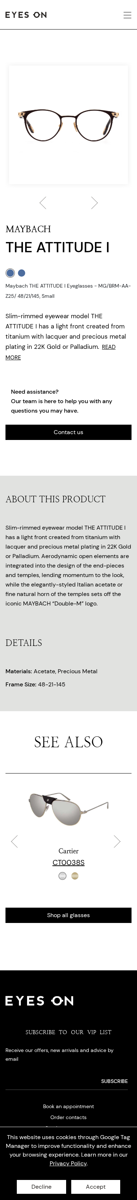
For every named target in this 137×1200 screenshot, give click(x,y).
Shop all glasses (68, 915)
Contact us (68, 432)
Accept (96, 1187)
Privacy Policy (68, 1163)
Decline (41, 1187)
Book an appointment (68, 1106)
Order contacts (68, 1117)
